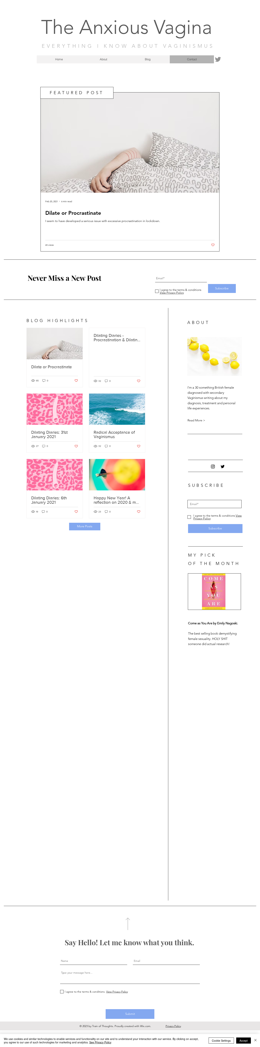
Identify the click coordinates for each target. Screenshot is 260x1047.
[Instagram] (212, 466)
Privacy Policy (173, 1026)
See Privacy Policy (100, 1042)
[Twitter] (218, 59)
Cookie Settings (221, 1040)
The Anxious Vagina (126, 27)
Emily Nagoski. (228, 623)
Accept (243, 1040)
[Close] (255, 1040)
